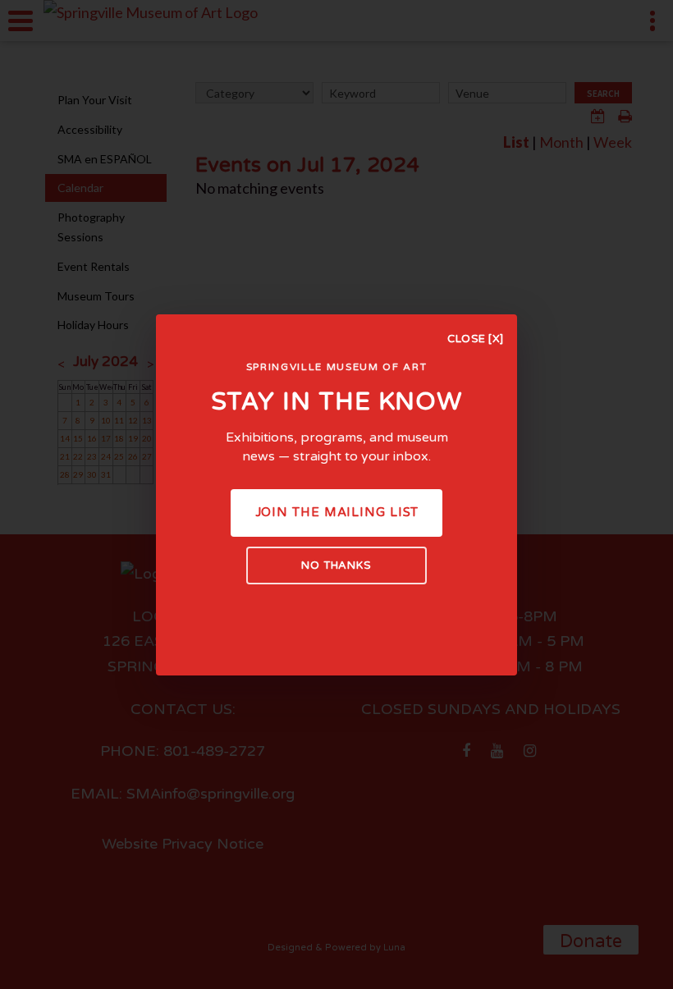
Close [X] (475, 339)
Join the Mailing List (337, 512)
